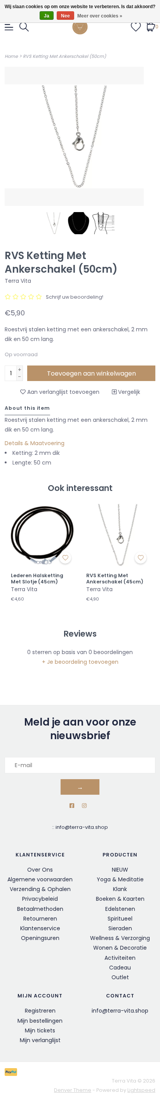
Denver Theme (72, 1090)
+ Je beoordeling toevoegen (80, 662)
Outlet (120, 977)
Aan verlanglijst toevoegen (62, 392)
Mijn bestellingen (40, 1021)
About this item (27, 408)
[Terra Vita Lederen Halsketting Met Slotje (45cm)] (42, 534)
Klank (120, 889)
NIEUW (120, 870)
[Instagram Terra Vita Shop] (84, 806)
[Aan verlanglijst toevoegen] (65, 558)
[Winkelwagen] (150, 26)
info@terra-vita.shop (82, 827)
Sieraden (120, 928)
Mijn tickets (40, 1030)
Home (11, 56)
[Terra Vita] (80, 27)
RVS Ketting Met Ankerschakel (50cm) (64, 56)
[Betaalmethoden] (12, 1072)
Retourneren (40, 918)
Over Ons (40, 870)
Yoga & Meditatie (120, 879)
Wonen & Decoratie (120, 948)
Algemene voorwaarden (40, 879)
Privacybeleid (40, 899)
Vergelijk (128, 392)
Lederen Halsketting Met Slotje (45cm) (37, 579)
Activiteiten (120, 958)
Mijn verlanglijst (40, 1040)
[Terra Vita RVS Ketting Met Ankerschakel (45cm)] (117, 534)
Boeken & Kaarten (120, 899)
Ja (46, 16)
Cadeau (120, 967)
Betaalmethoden (40, 909)
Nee (65, 16)
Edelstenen (120, 909)
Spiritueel (120, 918)
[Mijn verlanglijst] (136, 26)
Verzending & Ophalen (40, 889)
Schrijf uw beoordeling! (74, 297)
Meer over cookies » (99, 16)
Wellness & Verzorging (120, 938)
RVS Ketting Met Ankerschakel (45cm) (114, 579)
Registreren (40, 1011)
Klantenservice (40, 928)
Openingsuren (40, 938)
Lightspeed (141, 1090)
